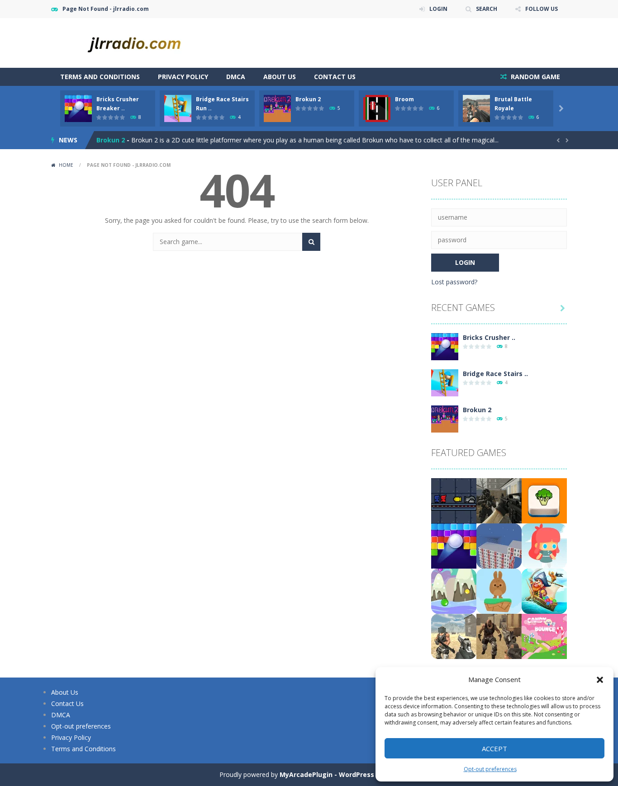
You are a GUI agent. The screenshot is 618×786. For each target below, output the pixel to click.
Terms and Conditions (100, 76)
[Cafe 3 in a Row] (544, 500)
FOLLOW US (541, 9)
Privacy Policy (183, 76)
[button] (599, 679)
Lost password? (454, 282)
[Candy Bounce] (544, 635)
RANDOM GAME (534, 76)
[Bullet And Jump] (453, 500)
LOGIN (438, 9)
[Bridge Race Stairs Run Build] (444, 382)
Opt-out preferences (490, 769)
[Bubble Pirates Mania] (544, 590)
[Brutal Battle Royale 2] (453, 635)
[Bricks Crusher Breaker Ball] (444, 346)
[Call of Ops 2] (499, 500)
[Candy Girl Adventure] (544, 545)
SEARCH (486, 9)
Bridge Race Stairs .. (495, 373)
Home (66, 165)
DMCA (235, 76)
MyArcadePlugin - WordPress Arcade (339, 774)
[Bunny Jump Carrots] (499, 590)
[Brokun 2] (444, 418)
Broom (404, 99)
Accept (494, 748)
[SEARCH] (311, 242)
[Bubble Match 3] (453, 590)
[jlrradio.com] (141, 42)
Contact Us (335, 76)
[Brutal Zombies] (499, 635)
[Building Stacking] (499, 545)
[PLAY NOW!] (78, 108)
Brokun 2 (308, 99)
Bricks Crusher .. (489, 337)
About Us (279, 76)
